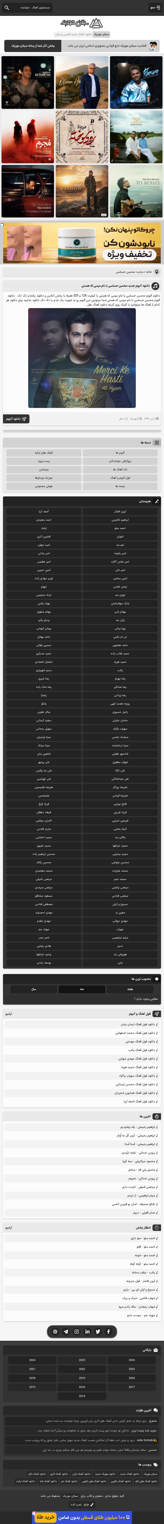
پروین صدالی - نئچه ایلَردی (138, 1153)
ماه (82, 989)
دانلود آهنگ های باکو (146, 1481)
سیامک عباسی (120, 737)
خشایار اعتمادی (44, 662)
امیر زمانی (44, 553)
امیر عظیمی (44, 562)
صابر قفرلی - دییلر (144, 1213)
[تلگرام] (66, 1332)
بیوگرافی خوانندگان (120, 461)
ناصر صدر (44, 938)
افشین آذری (44, 537)
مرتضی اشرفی (44, 879)
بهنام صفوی (44, 612)
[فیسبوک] (109, 1332)
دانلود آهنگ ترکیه (25, 1481)
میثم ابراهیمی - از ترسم (141, 1195)
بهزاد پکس (44, 603)
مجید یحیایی (120, 854)
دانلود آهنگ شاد (48, 1481)
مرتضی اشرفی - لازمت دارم (138, 1187)
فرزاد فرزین (120, 812)
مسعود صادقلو (44, 896)
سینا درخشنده (120, 745)
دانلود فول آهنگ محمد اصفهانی (135, 1033)
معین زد (120, 913)
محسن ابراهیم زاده (44, 854)
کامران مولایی (44, 821)
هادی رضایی (44, 946)
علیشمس (43, 796)
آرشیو (8, 1014)
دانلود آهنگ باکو (37, 1474)
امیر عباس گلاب (120, 562)
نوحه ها (120, 486)
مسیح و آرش (120, 904)
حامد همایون (120, 645)
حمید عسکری (43, 654)
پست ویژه (44, 461)
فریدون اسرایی (120, 821)
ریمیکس (44, 470)
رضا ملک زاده (44, 687)
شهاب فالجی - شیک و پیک (138, 1298)
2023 (132, 1369)
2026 (132, 1360)
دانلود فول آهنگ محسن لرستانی (135, 1084)
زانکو (44, 704)
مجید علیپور (44, 846)
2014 (82, 1396)
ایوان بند (120, 595)
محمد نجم (120, 879)
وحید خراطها (44, 954)
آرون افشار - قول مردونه (140, 1281)
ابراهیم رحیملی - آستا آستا (140, 1144)
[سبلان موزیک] (82, 27)
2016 (82, 1387)
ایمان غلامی (120, 587)
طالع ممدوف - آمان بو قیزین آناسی (133, 1204)
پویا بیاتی (120, 628)
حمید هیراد (120, 662)
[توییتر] (98, 1332)
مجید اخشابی (44, 837)
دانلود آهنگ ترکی (81, 1474)
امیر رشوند (120, 553)
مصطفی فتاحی (44, 904)
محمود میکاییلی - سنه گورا (139, 1161)
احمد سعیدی (43, 520)
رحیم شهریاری (44, 670)
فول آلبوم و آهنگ (120, 478)
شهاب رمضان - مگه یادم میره (137, 1307)
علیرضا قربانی (120, 796)
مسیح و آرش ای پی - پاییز (139, 1289)
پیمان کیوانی (44, 628)
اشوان (120, 537)
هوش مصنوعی (44, 486)
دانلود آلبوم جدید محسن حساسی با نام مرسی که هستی (115, 286)
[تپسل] (2, 225)
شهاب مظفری (120, 762)
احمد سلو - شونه (145, 1255)
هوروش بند (120, 954)
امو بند (120, 545)
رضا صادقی (120, 687)
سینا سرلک (44, 745)
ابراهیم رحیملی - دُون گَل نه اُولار (136, 1135)
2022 (82, 1369)
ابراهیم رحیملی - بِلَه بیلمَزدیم (137, 1127)
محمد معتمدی (44, 871)
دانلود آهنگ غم (69, 1481)
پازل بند (120, 620)
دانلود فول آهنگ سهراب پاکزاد (137, 1076)
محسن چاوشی (120, 862)
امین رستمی (120, 578)
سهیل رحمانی (44, 729)
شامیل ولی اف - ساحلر (141, 1170)
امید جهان (44, 545)
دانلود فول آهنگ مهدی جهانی (137, 1058)
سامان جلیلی (120, 720)
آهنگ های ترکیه (44, 453)
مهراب (120, 929)
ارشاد (44, 528)
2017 (132, 1387)
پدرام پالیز (44, 620)
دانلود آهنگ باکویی (121, 1481)
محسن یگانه (44, 862)
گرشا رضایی (120, 829)
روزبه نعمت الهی (120, 704)
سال (33, 989)
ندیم (120, 946)
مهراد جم (43, 929)
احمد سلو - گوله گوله (142, 1264)
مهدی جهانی (120, 921)
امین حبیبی (44, 570)
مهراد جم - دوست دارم (141, 1315)
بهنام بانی (120, 612)
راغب (120, 670)
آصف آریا (44, 511)
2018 (32, 1378)
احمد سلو (120, 528)
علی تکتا (120, 771)
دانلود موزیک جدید (105, 1474)
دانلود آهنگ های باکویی (94, 1481)
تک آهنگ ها (120, 470)
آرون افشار (120, 511)
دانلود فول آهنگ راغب (141, 1050)
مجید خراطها (120, 846)
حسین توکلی (43, 645)
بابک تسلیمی (43, 595)
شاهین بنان (44, 754)
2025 (82, 1360)
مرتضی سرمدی (44, 888)
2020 (132, 1378)
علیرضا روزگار (120, 787)
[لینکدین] (87, 1332)
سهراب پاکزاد (120, 729)
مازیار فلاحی (44, 829)
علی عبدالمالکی (120, 779)
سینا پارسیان (44, 737)
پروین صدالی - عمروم (142, 1178)
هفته (130, 989)
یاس (120, 963)
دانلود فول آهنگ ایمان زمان (138, 1024)
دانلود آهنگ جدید (129, 1474)
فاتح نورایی (120, 804)
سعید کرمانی (43, 720)
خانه (149, 272)
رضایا (44, 695)
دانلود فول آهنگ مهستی (140, 1041)
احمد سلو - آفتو (146, 1247)
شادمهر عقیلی (120, 754)
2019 (82, 1378)
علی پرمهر (44, 762)
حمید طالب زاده (120, 654)
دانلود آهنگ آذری (59, 1474)
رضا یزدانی (120, 695)
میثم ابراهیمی (120, 938)
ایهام (44, 587)
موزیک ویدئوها (44, 478)
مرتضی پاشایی (120, 888)
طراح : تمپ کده (80, 1505)
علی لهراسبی (44, 779)
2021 (32, 1369)
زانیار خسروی (120, 712)
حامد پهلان (43, 637)
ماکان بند (120, 837)
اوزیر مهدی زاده (44, 578)
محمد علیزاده (120, 871)
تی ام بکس (120, 637)
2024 (32, 1360)
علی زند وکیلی (44, 771)
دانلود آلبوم (13, 419)
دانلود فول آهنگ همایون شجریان (134, 1093)
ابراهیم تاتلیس (120, 520)
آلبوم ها (134, 419)
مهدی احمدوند (44, 913)
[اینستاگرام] (77, 1332)
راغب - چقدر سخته (143, 1272)
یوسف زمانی (44, 963)
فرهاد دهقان (44, 812)
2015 (32, 1387)
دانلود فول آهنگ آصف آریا (139, 1101)
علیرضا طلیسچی (43, 787)
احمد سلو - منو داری (143, 1238)
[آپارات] (55, 1332)
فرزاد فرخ (44, 804)
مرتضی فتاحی (120, 896)
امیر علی (120, 570)
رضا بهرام (120, 679)
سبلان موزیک (150, 1474)
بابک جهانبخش (120, 603)
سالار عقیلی (43, 712)
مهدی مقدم (44, 921)
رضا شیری (43, 679)
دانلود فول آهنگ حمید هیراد (138, 1067)
